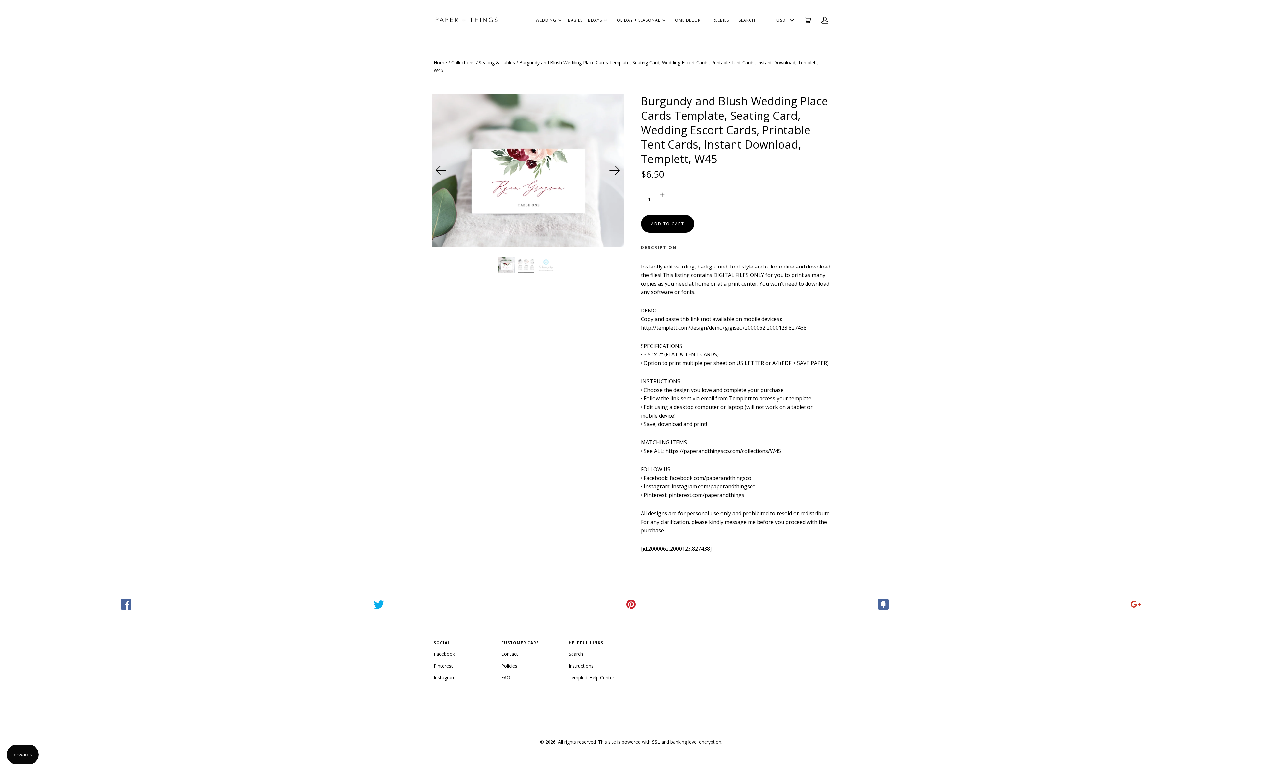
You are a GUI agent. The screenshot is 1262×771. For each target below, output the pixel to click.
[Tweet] (378, 604)
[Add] (1136, 604)
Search (576, 654)
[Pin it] (631, 604)
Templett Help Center (591, 678)
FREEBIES (720, 20)
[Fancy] (883, 604)
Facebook (444, 654)
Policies (509, 666)
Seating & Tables (497, 62)
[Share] (126, 604)
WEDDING (546, 20)
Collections (463, 62)
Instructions (581, 666)
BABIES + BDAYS (585, 20)
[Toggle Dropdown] (559, 20)
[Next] (614, 170)
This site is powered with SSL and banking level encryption (659, 742)
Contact (509, 654)
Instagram (445, 678)
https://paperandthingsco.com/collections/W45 (723, 451)
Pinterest (443, 666)
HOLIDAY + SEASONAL (637, 20)
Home (440, 62)
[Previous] (441, 170)
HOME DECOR (686, 20)
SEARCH (747, 20)
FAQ (505, 678)
